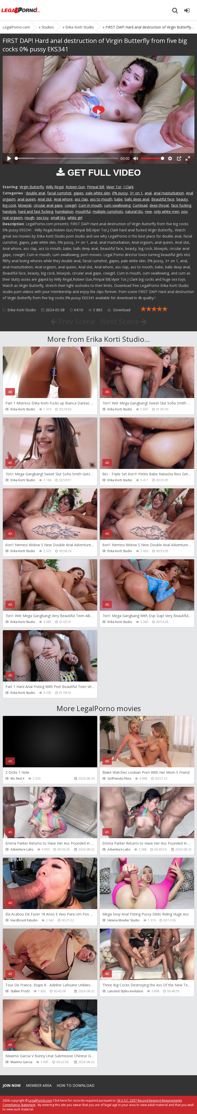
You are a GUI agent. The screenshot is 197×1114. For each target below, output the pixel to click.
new (148, 211)
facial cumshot (59, 193)
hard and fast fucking (35, 211)
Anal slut (45, 199)
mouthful (83, 211)
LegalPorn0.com (40, 1100)
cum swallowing (117, 205)
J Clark (128, 186)
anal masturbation (169, 193)
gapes (79, 193)
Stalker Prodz (20, 991)
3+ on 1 (136, 193)
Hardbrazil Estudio (24, 920)
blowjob (25, 205)
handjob (9, 211)
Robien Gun (75, 186)
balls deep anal (137, 199)
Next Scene (121, 321)
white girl (74, 217)
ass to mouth (101, 199)
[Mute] (136, 158)
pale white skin (98, 193)
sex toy (42, 217)
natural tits (134, 211)
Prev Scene (75, 321)
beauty (182, 199)
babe (118, 199)
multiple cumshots (108, 211)
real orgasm (13, 217)
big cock (9, 205)
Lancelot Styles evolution (125, 991)
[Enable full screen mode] (188, 158)
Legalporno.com (20, 10)
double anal (35, 193)
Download (121, 309)
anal (148, 193)
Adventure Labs (22, 849)
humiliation (64, 211)
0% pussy (120, 193)
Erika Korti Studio (21, 309)
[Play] (9, 158)
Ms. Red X (17, 778)
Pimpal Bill (95, 186)
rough (29, 217)
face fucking (181, 205)
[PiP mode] (179, 158)
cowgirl (70, 205)
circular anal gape (48, 205)
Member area (39, 1085)
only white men (166, 211)
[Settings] (170, 158)
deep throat (159, 205)
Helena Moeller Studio (123, 920)
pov (184, 211)
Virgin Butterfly (31, 186)
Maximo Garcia (21, 1062)
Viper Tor (113, 186)
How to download (75, 1085)
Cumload (140, 205)
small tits (58, 217)
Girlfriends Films (119, 778)
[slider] (67, 158)
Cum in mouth (90, 205)
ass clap (81, 199)
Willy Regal (55, 186)
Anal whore (63, 199)
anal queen (26, 199)
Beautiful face (162, 199)
